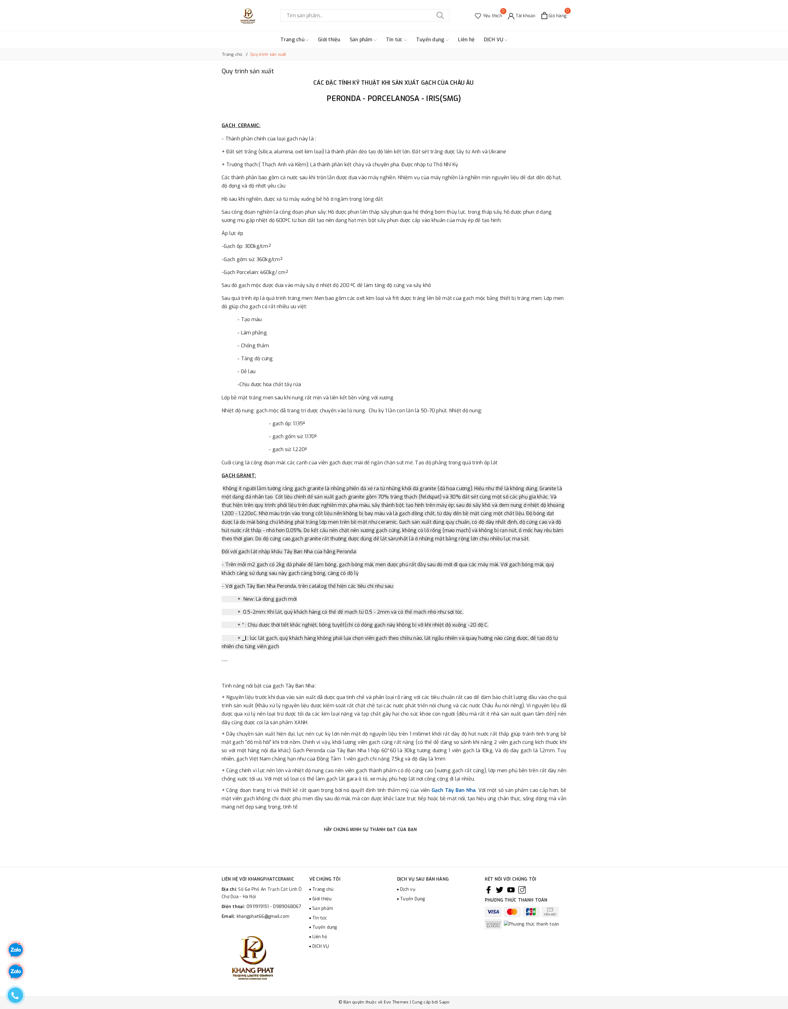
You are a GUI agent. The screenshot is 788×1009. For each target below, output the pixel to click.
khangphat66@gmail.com (263, 916)
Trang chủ (293, 39)
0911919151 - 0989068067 (274, 907)
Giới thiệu (329, 39)
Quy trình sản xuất (248, 71)
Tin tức (395, 39)
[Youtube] (511, 889)
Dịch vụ (407, 889)
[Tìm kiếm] (440, 15)
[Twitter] (499, 889)
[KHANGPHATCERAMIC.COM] (248, 15)
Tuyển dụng (431, 39)
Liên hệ (466, 39)
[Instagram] (522, 889)
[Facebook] (488, 889)
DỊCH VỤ (494, 39)
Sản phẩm (362, 39)
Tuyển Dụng (412, 899)
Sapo (444, 1002)
